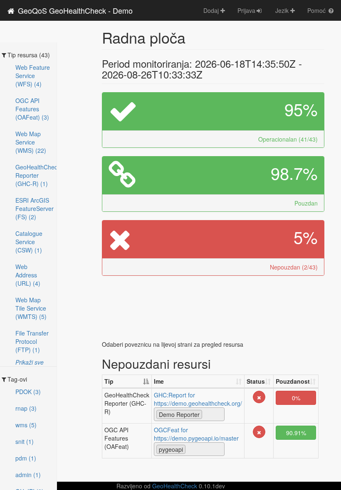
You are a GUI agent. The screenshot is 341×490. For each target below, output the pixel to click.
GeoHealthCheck (174, 486)
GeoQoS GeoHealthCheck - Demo (74, 10)
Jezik (282, 10)
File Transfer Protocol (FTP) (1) (32, 341)
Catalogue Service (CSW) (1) (28, 241)
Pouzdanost (293, 381)
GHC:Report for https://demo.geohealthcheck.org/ (198, 399)
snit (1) (24, 441)
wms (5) (26, 425)
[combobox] (189, 414)
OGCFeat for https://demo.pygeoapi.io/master (196, 434)
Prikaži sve (29, 362)
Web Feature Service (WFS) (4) (32, 75)
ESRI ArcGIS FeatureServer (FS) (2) (34, 208)
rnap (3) (26, 408)
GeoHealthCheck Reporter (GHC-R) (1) (36, 175)
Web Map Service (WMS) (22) (30, 142)
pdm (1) (25, 458)
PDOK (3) (28, 391)
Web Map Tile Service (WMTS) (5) (31, 308)
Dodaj (211, 10)
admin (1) (28, 474)
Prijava (246, 10)
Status (256, 381)
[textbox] (206, 414)
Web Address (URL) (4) (27, 274)
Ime (159, 381)
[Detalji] (259, 396)
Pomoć (317, 10)
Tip (109, 381)
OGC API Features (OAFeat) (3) (32, 108)
